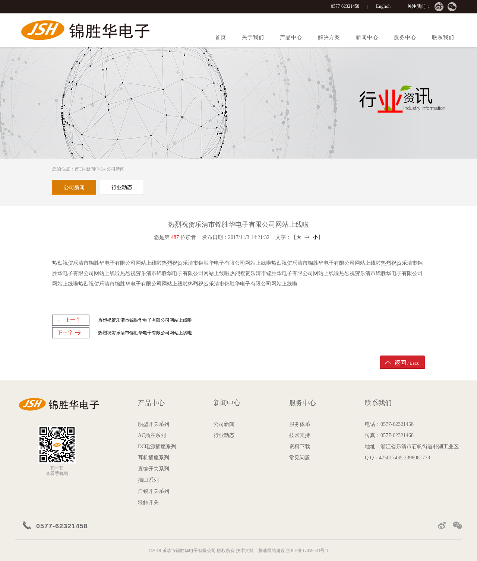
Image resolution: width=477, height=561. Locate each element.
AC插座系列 (152, 435)
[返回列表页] (402, 362)
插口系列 (148, 480)
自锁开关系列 (153, 491)
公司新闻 (115, 169)
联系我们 (443, 37)
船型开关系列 (153, 424)
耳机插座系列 (153, 457)
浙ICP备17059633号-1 (307, 550)
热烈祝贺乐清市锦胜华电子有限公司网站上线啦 (145, 320)
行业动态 (224, 435)
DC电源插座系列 (157, 446)
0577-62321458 (345, 6)
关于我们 (253, 37)
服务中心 (405, 37)
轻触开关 (148, 502)
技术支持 (299, 435)
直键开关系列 (153, 469)
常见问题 (299, 457)
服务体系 (299, 424)
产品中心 (291, 37)
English (383, 6)
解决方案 (329, 37)
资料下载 (299, 446)
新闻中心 (367, 37)
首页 (220, 37)
